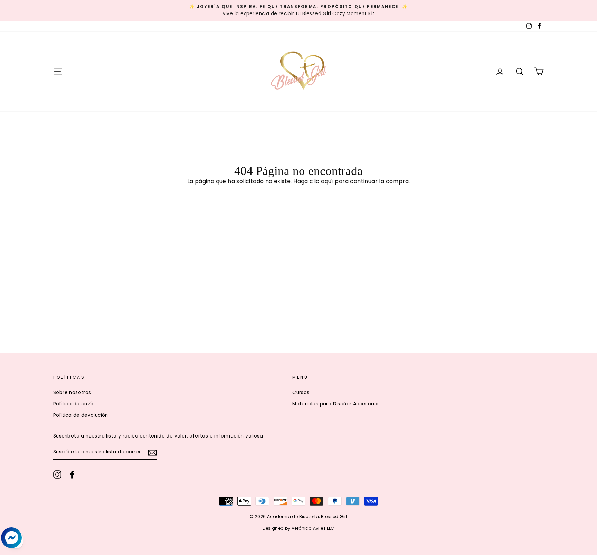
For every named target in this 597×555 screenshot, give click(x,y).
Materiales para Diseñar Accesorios (336, 404)
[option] (298, 10)
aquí (327, 181)
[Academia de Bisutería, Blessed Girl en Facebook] (72, 474)
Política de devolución (80, 415)
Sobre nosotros (72, 392)
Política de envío (74, 404)
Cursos (300, 392)
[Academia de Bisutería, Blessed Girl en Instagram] (57, 474)
